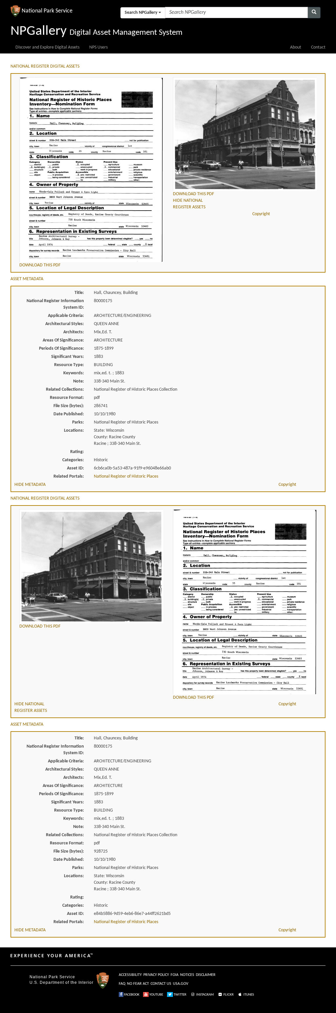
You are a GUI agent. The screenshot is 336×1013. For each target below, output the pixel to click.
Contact (318, 47)
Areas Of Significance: (63, 340)
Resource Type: (69, 364)
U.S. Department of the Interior (62, 982)
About (295, 47)
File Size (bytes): (68, 405)
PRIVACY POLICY (156, 975)
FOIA (174, 975)
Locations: (74, 430)
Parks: (78, 422)
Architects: (73, 332)
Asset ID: (75, 468)
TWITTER (179, 995)
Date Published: (68, 414)
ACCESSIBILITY (130, 975)
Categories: (73, 460)
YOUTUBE (156, 995)
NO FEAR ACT (138, 984)
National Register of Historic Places (126, 476)
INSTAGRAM (205, 995)
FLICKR (228, 995)
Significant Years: (67, 356)
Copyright (261, 214)
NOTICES (187, 975)
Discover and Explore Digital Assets (47, 47)
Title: (79, 292)
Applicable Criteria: (66, 315)
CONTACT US (161, 984)
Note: (78, 381)
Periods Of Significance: (61, 348)
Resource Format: (67, 397)
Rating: (77, 451)
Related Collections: (65, 389)
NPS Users (98, 47)
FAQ (122, 984)
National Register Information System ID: (55, 304)
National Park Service (52, 977)
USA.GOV (180, 984)
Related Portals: (68, 476)
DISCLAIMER (206, 975)
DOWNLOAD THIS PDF (39, 265)
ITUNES (248, 995)
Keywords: (73, 373)
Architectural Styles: (64, 323)
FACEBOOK (131, 995)
